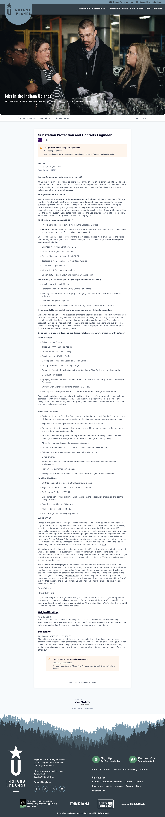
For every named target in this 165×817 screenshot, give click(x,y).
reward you (72, 575)
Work (125, 8)
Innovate (158, 8)
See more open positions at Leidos (82, 682)
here (104, 544)
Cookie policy (88, 708)
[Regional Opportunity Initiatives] (18, 8)
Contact (117, 769)
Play (148, 8)
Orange (130, 786)
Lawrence (97, 786)
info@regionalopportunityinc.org (48, 771)
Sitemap (144, 769)
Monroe (119, 786)
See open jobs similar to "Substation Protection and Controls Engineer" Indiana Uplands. (79, 154)
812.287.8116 (39, 774)
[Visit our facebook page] (37, 789)
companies (27, 118)
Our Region (84, 8)
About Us (96, 769)
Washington (98, 790)
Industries (114, 8)
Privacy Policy (130, 769)
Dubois (128, 781)
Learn (140, 8)
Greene (139, 781)
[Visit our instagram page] (45, 789)
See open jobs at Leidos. (54, 151)
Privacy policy (77, 708)
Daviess (118, 781)
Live (132, 8)
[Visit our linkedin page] (62, 789)
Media (107, 769)
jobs (44, 118)
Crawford (106, 781)
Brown (95, 781)
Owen (139, 786)
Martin (108, 786)
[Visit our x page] (54, 789)
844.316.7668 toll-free (44, 777)
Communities (99, 8)
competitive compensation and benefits (104, 578)
